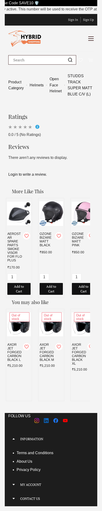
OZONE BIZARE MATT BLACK (45, 239)
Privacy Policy (29, 470)
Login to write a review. (27, 174)
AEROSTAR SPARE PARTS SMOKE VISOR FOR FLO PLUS (14, 247)
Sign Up (88, 20)
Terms (22, 453)
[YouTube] (65, 420)
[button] (51, 438)
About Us (24, 461)
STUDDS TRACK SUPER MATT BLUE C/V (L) (80, 85)
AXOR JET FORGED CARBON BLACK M (47, 352)
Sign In (73, 20)
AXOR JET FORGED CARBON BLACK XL (79, 354)
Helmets (37, 85)
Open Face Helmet (56, 85)
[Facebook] (55, 420)
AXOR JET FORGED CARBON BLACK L (14, 352)
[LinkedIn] (46, 420)
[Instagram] (36, 420)
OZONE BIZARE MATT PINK (78, 239)
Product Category (16, 85)
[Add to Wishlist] (27, 236)
